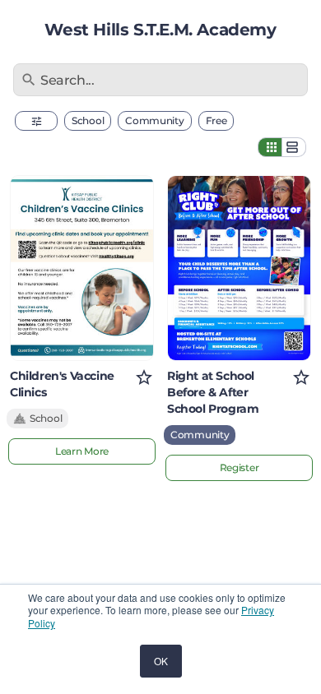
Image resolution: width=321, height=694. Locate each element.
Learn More (82, 451)
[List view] (293, 147)
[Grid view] (270, 147)
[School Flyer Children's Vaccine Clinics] (82, 268)
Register (239, 467)
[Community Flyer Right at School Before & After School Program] (239, 268)
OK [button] (161, 661)
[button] (36, 121)
